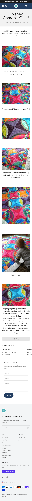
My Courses (5, 437)
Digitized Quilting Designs (6, 456)
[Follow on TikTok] (11, 477)
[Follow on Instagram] (7, 477)
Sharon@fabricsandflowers (12, 318)
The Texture (6, 349)
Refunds (20, 434)
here (26, 328)
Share (17, 339)
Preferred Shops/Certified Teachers (6, 450)
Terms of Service (22, 366)
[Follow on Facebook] (3, 477)
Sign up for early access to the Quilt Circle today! (16, 1)
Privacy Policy (12, 366)
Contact (4, 443)
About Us (4, 440)
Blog (3, 434)
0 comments (25, 22)
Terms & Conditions (23, 440)
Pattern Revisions (6, 445)
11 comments (7, 354)
